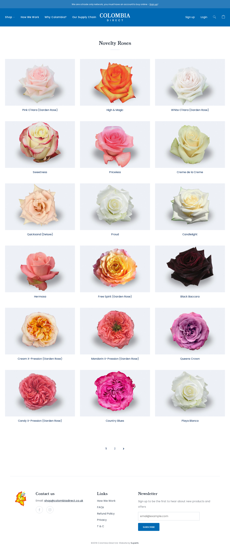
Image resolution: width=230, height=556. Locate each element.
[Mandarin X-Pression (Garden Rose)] (115, 331)
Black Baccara (190, 296)
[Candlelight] (190, 206)
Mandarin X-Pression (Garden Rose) (115, 359)
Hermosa (40, 296)
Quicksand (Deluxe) (40, 234)
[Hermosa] (40, 269)
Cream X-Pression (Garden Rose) (40, 359)
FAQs (100, 507)
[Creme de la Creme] (190, 144)
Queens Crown (190, 359)
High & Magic (114, 110)
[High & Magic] (115, 82)
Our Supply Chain (84, 17)
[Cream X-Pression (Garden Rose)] (40, 331)
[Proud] (115, 206)
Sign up (154, 4)
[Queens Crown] (190, 331)
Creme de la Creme (190, 172)
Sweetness (40, 172)
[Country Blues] (115, 393)
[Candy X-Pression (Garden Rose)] (40, 393)
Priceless (115, 172)
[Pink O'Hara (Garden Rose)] (40, 82)
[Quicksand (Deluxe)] (40, 206)
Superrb (135, 543)
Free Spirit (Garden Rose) (115, 296)
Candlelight (190, 234)
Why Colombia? (56, 17)
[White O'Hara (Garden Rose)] (190, 82)
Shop (9, 17)
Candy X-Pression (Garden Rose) (40, 421)
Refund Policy (106, 514)
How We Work (30, 17)
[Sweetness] (40, 144)
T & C (100, 526)
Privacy (102, 520)
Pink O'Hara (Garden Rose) (40, 110)
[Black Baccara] (190, 269)
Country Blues (115, 421)
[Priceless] (115, 144)
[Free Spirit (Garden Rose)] (115, 269)
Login (204, 17)
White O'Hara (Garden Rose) (190, 110)
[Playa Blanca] (190, 393)
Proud (115, 234)
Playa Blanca (190, 421)
